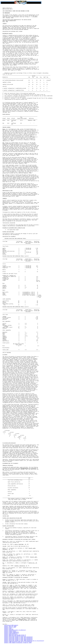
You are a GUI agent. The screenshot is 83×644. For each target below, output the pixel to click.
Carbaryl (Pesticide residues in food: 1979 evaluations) (18, 638)
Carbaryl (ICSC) (8, 628)
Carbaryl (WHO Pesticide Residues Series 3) (15, 634)
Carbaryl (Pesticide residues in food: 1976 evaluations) (18, 636)
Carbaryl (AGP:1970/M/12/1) (11, 633)
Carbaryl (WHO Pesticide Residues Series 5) (15, 635)
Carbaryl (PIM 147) (8, 629)
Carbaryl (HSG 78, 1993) (10, 627)
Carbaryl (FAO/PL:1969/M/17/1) (11, 632)
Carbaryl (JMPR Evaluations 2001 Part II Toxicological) (18, 641)
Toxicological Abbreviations (11, 625)
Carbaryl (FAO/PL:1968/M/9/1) (11, 631)
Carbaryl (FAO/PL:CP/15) (10, 630)
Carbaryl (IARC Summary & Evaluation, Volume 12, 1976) (18, 642)
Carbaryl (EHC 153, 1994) (10, 626)
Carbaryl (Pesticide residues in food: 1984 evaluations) (18, 639)
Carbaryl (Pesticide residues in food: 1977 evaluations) (18, 637)
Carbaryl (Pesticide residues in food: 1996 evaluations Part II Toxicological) (24, 640)
